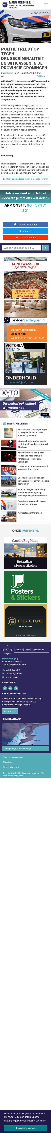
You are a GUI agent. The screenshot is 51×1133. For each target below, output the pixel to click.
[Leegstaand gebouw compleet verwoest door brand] (9, 470)
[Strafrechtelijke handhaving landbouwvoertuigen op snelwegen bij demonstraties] (9, 493)
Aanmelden (10, 711)
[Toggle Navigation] (46, 5)
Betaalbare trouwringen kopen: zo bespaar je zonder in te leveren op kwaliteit (33, 432)
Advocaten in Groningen (30, 513)
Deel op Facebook (28, 224)
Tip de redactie (28, 237)
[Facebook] (5, 688)
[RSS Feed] (16, 688)
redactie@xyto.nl (14, 673)
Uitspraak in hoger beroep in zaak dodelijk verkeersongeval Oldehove (33, 444)
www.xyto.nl (12, 677)
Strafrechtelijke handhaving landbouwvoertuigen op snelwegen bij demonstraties (32, 492)
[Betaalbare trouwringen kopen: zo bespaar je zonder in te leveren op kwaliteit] (9, 433)
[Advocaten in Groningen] (9, 516)
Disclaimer (7, 762)
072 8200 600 (13, 670)
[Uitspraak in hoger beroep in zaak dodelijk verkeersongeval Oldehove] (9, 445)
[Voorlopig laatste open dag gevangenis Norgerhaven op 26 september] (9, 481)
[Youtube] (10, 688)
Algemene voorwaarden (13, 757)
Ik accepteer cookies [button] (26, 1128)
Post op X (27, 231)
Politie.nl (41, 76)
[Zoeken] (45, 247)
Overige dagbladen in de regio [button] (18, 748)
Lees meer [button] (41, 1121)
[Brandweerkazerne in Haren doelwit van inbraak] (9, 505)
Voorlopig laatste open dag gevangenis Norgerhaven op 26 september (33, 481)
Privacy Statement (11, 767)
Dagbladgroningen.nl (20, 2)
